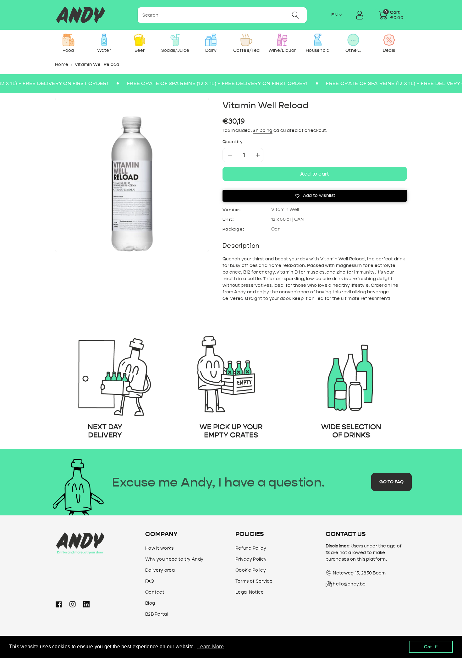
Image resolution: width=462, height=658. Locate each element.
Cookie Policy (250, 570)
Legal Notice (249, 592)
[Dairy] (210, 40)
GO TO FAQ (391, 482)
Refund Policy (250, 548)
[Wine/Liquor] (282, 40)
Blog (150, 603)
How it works (159, 548)
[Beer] (139, 40)
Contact (154, 592)
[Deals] (389, 40)
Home (61, 64)
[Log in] (360, 15)
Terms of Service (254, 581)
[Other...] (353, 40)
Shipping (262, 130)
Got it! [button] (431, 646)
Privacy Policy (251, 559)
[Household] (317, 40)
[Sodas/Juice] (175, 40)
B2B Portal (156, 614)
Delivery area (160, 570)
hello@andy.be (349, 584)
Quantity (233, 141)
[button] (391, 15)
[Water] (104, 40)
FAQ (149, 581)
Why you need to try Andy (174, 559)
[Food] (68, 40)
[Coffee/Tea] (246, 40)
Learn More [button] (210, 646)
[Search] (295, 15)
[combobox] (222, 15)
